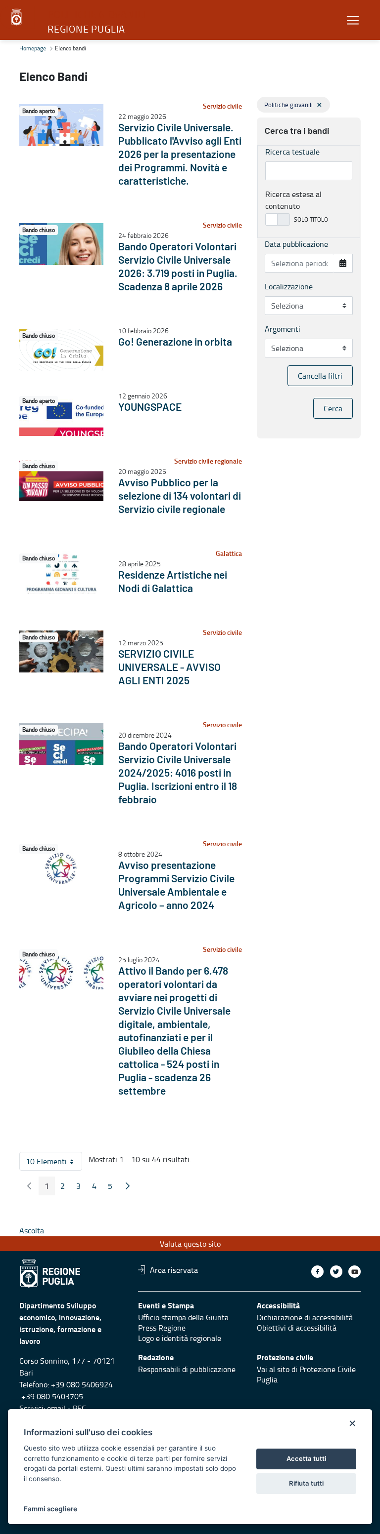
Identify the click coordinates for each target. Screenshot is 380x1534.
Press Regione (162, 1327)
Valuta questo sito (190, 1243)
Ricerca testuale (292, 151)
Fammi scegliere (50, 1509)
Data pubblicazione (296, 243)
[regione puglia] (17, 17)
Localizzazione (289, 286)
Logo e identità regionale (179, 1338)
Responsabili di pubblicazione (187, 1369)
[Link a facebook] (317, 1271)
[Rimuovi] (319, 105)
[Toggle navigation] (352, 20)
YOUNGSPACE (150, 407)
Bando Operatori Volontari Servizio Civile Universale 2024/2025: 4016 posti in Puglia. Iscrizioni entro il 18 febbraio (177, 773)
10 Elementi (54, 1163)
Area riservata (174, 1269)
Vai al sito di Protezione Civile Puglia (306, 1374)
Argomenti (282, 328)
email (56, 1408)
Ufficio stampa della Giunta (183, 1317)
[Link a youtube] (354, 1271)
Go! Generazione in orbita (175, 342)
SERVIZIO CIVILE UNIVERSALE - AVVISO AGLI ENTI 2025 (169, 667)
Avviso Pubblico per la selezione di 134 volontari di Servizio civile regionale (179, 496)
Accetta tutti (306, 1458)
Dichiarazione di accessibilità (305, 1317)
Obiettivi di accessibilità (296, 1327)
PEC (79, 1408)
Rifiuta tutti (306, 1483)
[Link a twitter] (336, 1271)
